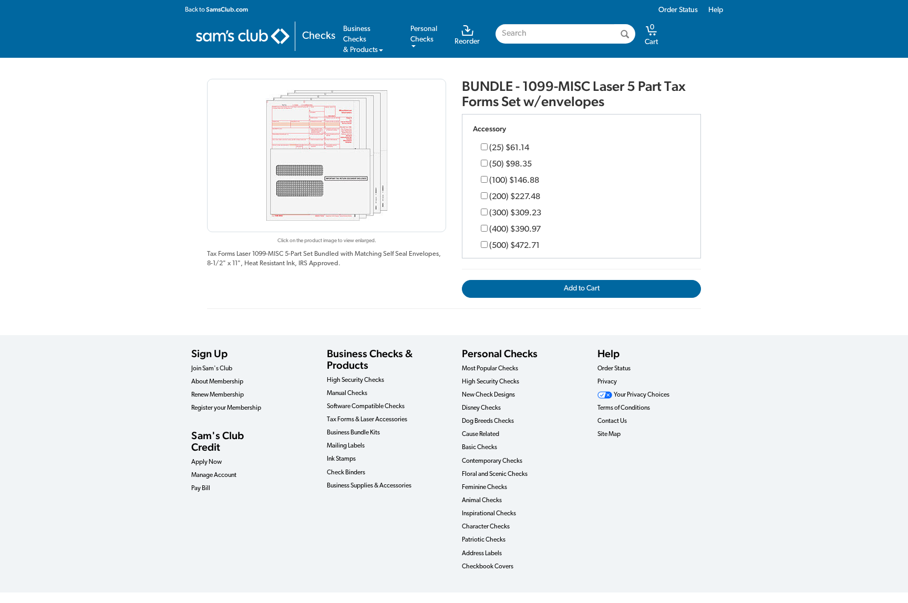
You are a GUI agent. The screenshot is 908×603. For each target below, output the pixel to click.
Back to (216, 9)
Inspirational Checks (489, 514)
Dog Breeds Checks (488, 421)
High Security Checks (355, 380)
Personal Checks (500, 353)
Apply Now (206, 462)
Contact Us (612, 421)
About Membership (217, 382)
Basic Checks (479, 447)
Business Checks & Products (369, 359)
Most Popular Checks (490, 369)
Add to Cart (582, 289)
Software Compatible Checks (366, 406)
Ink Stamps (341, 459)
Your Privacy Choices (641, 395)
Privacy (607, 382)
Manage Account (213, 475)
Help (715, 10)
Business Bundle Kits (353, 433)
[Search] (624, 34)
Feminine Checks (484, 487)
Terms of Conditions (623, 408)
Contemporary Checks (492, 461)
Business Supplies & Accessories (369, 486)
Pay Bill (200, 488)
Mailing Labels (346, 446)
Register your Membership (226, 408)
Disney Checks (481, 408)
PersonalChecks (423, 34)
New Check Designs (488, 395)
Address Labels (482, 553)
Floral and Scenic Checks (495, 474)
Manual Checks (347, 393)
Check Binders (346, 473)
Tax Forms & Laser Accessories (367, 420)
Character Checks (486, 527)
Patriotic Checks (483, 540)
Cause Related (480, 434)
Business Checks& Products (360, 39)
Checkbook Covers (487, 567)
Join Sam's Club (211, 369)
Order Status (678, 10)
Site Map (609, 434)
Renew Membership (217, 395)
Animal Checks (482, 500)
